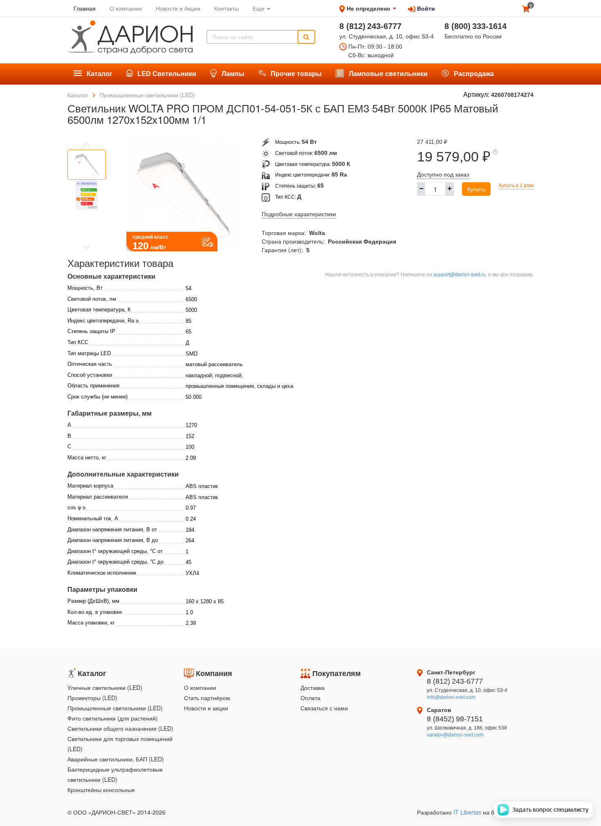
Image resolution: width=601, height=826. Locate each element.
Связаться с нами (324, 708)
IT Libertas (468, 812)
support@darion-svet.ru (459, 274)
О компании (200, 687)
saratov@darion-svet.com (455, 735)
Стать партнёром (207, 698)
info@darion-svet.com (451, 697)
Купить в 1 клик (516, 185)
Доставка (312, 687)
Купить (476, 189)
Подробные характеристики (299, 214)
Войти (425, 8)
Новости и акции (206, 708)
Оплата (310, 698)
